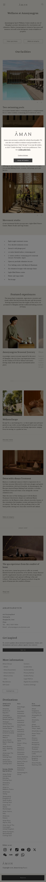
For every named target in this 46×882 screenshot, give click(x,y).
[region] (23, 146)
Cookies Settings (23, 155)
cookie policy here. (24, 150)
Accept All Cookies (23, 160)
